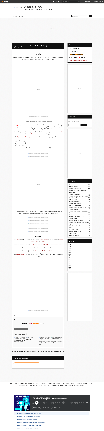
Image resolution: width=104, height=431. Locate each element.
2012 (69, 263)
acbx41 (22, 383)
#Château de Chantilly (75, 194)
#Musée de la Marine (75, 203)
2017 (69, 254)
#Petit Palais (72, 233)
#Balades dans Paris (74, 201)
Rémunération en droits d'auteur (28, 385)
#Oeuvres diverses (74, 235)
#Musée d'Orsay (73, 186)
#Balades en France (74, 198)
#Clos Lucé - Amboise (75, 226)
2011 (69, 265)
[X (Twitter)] (56, 2)
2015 (69, 257)
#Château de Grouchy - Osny (77, 216)
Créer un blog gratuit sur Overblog (50, 383)
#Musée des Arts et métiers (76, 220)
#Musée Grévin (73, 199)
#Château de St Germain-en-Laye (78, 207)
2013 (69, 261)
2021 (69, 246)
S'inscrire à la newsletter (21, 329)
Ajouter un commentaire (26, 364)
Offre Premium (44, 385)
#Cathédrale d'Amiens (75, 229)
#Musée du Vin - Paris (75, 231)
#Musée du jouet (73, 209)
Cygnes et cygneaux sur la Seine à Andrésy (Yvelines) (30, 46)
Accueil (15, 16)
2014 (69, 259)
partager (47, 407)
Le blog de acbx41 (33, 6)
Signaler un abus (82, 383)
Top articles (65, 383)
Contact (21, 16)
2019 (69, 250)
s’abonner (37, 407)
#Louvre (71, 184)
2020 (69, 248)
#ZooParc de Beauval (75, 205)
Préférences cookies (78, 385)
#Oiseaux (19, 315)
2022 (69, 244)
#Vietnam (71, 228)
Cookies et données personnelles (61, 385)
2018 (69, 252)
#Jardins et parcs (73, 218)
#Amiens (71, 214)
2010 (69, 267)
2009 (69, 269)
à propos (56, 407)
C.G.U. (91, 383)
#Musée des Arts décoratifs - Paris (78, 196)
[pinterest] (59, 2)
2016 (69, 256)
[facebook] (54, 2)
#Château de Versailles (75, 188)
